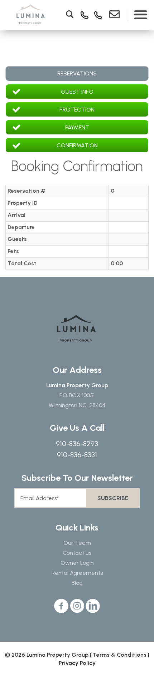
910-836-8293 (77, 443)
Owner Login (77, 562)
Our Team (77, 542)
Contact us (77, 552)
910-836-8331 (77, 454)
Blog (77, 582)
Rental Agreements (77, 572)
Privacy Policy (77, 663)
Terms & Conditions (119, 654)
